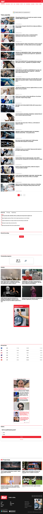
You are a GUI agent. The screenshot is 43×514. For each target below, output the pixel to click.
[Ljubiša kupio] (32, 274)
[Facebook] (33, 496)
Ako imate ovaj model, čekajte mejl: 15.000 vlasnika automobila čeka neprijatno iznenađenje (26, 141)
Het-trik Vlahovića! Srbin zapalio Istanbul (31, 485)
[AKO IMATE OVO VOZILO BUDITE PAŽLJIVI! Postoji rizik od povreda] (7, 108)
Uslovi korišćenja (28, 506)
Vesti (12, 4)
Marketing (27, 501)
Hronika (17, 4)
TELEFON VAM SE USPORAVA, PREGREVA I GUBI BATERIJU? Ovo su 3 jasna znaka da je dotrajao (28, 114)
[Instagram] (35, 496)
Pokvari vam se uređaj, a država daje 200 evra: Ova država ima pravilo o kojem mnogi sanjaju (28, 97)
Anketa (2, 426)
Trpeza (36, 4)
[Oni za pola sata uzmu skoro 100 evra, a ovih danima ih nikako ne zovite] (7, 126)
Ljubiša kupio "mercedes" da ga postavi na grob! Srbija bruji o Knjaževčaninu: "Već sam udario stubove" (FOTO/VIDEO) (31, 282)
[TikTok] (37, 496)
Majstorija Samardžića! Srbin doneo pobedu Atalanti (11, 225)
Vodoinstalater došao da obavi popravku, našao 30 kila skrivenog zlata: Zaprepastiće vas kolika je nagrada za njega (28, 158)
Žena (11, 504)
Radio (40, 4)
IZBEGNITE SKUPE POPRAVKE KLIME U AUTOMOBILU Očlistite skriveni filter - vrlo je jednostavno (27, 132)
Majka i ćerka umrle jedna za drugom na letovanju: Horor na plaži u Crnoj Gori (31, 472)
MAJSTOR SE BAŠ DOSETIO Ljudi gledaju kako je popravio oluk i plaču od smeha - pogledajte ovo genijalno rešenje (28, 62)
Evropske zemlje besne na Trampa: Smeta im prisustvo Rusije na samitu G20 (15, 220)
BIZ (14, 4)
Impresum (27, 504)
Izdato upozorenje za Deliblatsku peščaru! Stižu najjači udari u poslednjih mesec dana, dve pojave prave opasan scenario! (10, 282)
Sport (21, 4)
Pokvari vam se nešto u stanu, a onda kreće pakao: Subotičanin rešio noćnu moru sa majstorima (26, 35)
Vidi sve (21, 228)
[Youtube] (39, 496)
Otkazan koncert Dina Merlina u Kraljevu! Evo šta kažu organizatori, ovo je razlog (32, 299)
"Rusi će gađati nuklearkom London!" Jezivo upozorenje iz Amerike (10, 472)
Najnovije (3, 4)
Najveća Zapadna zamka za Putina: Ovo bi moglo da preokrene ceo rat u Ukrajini (15, 218)
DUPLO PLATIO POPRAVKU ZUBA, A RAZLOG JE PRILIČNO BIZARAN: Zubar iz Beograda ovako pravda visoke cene (28, 185)
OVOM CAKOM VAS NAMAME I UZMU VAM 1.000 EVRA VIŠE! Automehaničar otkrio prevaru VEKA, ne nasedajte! (28, 176)
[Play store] (4, 511)
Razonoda (28, 4)
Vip (24, 4)
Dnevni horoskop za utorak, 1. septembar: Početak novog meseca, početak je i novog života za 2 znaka (10, 487)
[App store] (12, 511)
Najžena (32, 4)
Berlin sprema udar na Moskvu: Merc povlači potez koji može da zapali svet (17, 215)
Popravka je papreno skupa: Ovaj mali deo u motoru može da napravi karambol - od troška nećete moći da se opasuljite (28, 44)
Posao (26, 507)
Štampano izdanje (18, 306)
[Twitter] (41, 496)
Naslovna (8, 4)
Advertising (27, 503)
